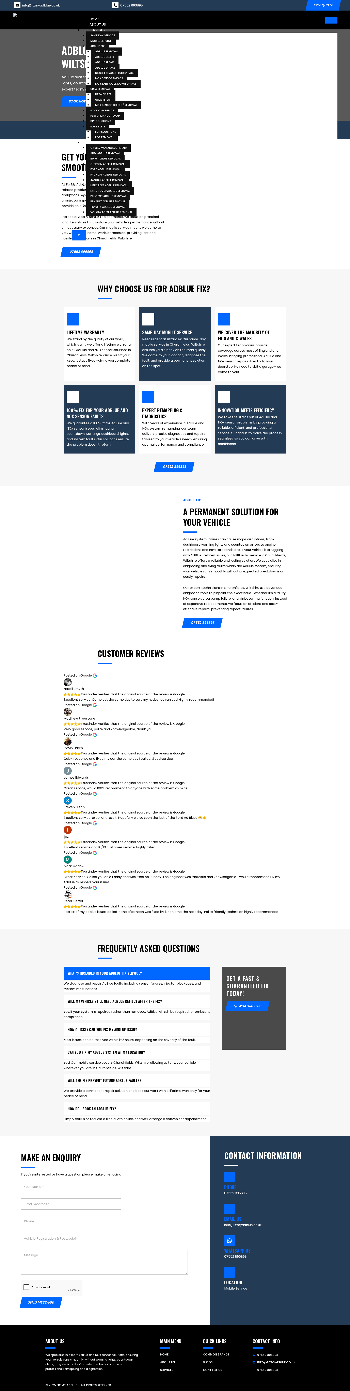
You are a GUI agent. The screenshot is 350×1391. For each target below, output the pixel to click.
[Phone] (229, 1177)
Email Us (232, 1218)
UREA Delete (103, 94)
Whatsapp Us (237, 1250)
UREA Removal (100, 89)
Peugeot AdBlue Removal (108, 196)
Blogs (95, 217)
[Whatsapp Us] (229, 1240)
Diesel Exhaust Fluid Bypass (114, 73)
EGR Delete (97, 126)
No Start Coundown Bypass (116, 83)
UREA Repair (103, 99)
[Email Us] (229, 1209)
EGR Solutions (105, 132)
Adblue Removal (106, 51)
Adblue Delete (104, 57)
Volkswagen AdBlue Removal (111, 212)
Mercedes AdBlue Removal (109, 185)
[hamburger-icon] (331, 20)
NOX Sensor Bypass (109, 78)
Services (97, 29)
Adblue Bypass (105, 67)
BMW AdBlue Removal (105, 159)
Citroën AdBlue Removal (108, 164)
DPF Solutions (100, 121)
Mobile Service (101, 41)
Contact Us (100, 222)
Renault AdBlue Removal (107, 201)
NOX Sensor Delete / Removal (116, 105)
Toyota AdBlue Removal (107, 207)
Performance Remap (105, 116)
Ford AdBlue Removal (105, 169)
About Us (98, 24)
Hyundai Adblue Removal (108, 175)
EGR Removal (104, 137)
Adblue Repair (104, 62)
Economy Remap (102, 110)
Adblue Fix (97, 46)
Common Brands (105, 142)
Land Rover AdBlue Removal (110, 191)
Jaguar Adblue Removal (107, 180)
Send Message (41, 1302)
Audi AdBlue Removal (105, 153)
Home (94, 19)
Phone (230, 1187)
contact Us (212, 1370)
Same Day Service (102, 35)
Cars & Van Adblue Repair (108, 148)
